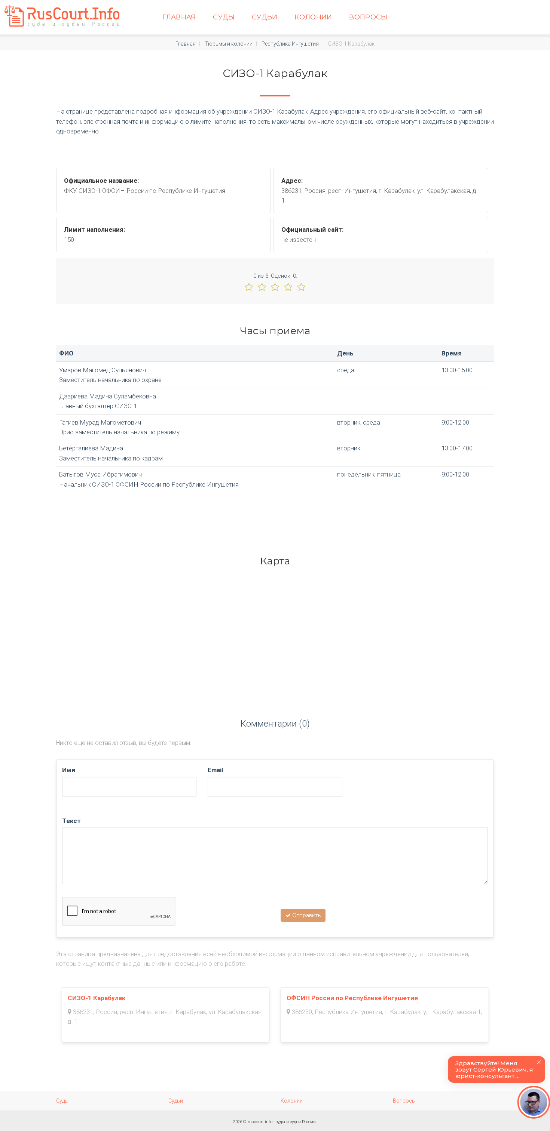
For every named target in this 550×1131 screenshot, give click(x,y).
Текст (71, 821)
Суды (224, 17)
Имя (68, 770)
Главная (179, 17)
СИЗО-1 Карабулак (96, 998)
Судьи (265, 17)
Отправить (306, 915)
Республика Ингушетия (290, 44)
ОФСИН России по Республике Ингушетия (352, 998)
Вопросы (368, 17)
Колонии (313, 17)
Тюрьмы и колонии (229, 44)
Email (215, 770)
